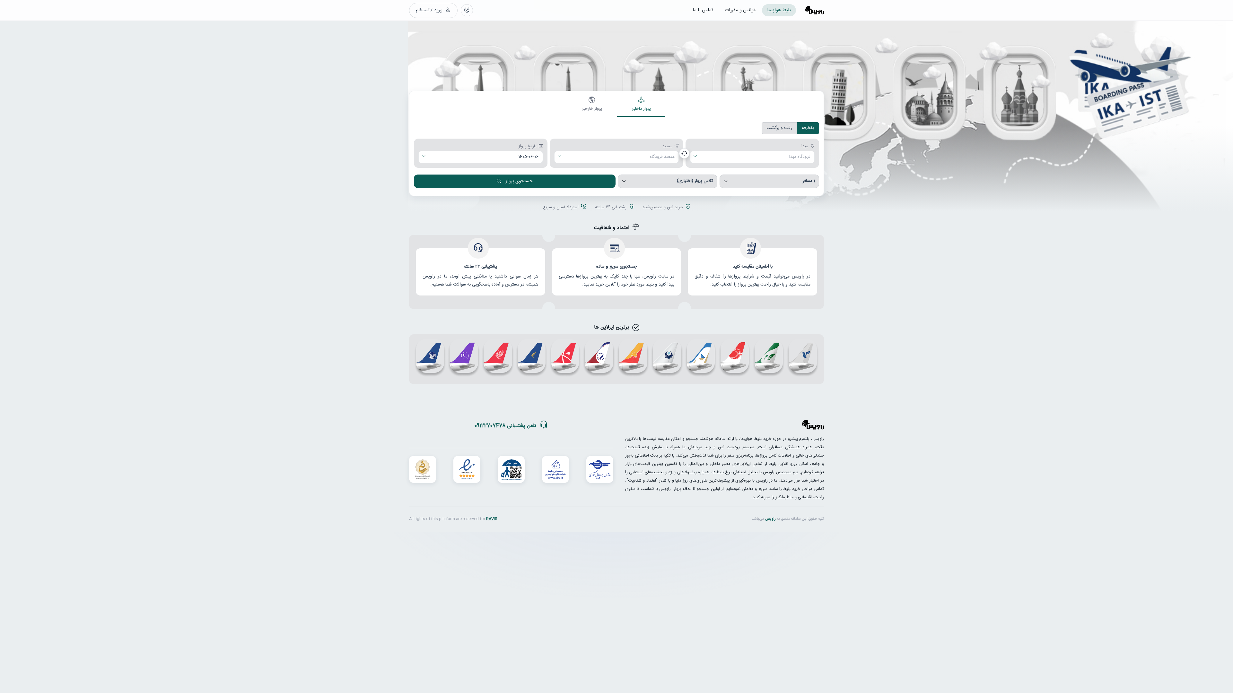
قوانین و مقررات (740, 10)
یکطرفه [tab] (808, 128)
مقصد (667, 146)
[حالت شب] (467, 10)
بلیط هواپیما (779, 10)
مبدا (804, 146)
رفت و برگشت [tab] (779, 128)
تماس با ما (703, 10)
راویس (770, 519)
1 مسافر (809, 180)
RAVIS (491, 519)
